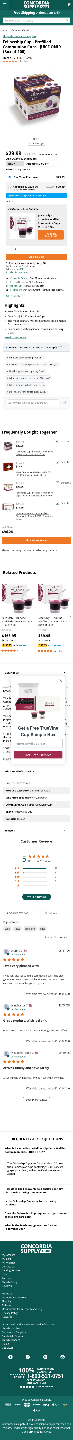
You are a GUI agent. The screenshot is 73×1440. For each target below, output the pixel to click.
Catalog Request (11, 1270)
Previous (3, 617)
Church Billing (9, 1282)
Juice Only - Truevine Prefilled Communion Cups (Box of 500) (17, 621)
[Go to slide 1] (34, 139)
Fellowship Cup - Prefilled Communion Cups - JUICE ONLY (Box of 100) (34, 453)
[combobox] (57, 937)
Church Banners (11, 1340)
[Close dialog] (61, 681)
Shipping (7, 1301)
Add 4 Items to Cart (37, 540)
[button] (36, 672)
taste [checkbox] (17, 928)
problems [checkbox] (30, 928)
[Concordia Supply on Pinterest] (45, 1357)
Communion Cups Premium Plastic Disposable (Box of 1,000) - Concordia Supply (34, 516)
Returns (6, 1305)
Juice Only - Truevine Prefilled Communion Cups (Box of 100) (53, 621)
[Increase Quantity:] (22, 249)
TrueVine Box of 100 (50, 235)
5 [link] (20, 61)
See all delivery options (17, 272)
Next (70, 617)
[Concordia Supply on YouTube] (62, 1357)
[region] (35, 869)
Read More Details (15, 337)
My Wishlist (8, 1262)
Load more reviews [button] (36, 1099)
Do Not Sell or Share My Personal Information (28, 1324)
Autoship (7, 1278)
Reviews (7, 1285)
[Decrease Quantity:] (9, 249)
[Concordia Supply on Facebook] (10, 1357)
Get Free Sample (38, 754)
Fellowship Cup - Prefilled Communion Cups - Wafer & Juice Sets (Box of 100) (34, 494)
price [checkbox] (42, 928)
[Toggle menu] (4, 4)
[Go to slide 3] (39, 139)
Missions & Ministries (14, 1297)
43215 (21, 269)
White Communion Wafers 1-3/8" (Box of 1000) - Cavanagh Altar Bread (34, 474)
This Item (65, 441)
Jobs (4, 1274)
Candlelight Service (13, 1336)
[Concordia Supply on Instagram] (28, 1357)
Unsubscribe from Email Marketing (22, 1309)
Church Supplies (11, 1328)
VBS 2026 (7, 1347)
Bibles (5, 1343)
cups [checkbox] (7, 928)
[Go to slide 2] (36, 139)
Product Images (36, 143)
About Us (7, 1293)
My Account (8, 1254)
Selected (66, 462)
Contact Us (8, 1266)
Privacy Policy (10, 1313)
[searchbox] (22, 913)
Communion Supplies (14, 1332)
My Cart (6, 1258)
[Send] (65, 402)
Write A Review (36, 896)
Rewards (7, 1316)
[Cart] (69, 4)
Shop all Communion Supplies (19, 36)
